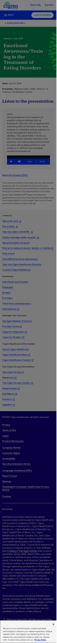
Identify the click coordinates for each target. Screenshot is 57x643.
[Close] (53, 624)
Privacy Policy (40, 640)
